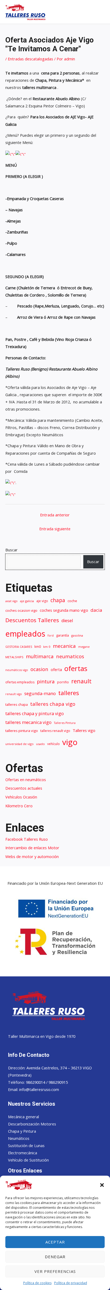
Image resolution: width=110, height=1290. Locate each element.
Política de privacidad (70, 1283)
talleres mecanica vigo (28, 722)
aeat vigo (11, 601)
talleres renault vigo (55, 730)
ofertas (75, 668)
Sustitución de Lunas (26, 1145)
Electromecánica (22, 1152)
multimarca (40, 656)
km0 (37, 646)
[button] (102, 1185)
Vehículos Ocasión (21, 797)
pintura (46, 681)
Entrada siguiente (54, 528)
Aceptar (55, 1242)
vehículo (53, 744)
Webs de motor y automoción (32, 856)
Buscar (11, 549)
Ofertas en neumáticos (25, 779)
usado (40, 744)
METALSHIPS (14, 657)
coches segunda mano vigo (64, 610)
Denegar (55, 1256)
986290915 (58, 1082)
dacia (96, 610)
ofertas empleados (19, 682)
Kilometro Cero (19, 805)
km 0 (46, 647)
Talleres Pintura (65, 723)
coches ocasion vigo (21, 610)
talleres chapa (16, 704)
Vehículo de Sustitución (28, 1160)
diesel (67, 620)
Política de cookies (37, 1283)
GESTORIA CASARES (18, 647)
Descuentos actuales (23, 788)
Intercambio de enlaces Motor (32, 847)
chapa (57, 600)
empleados (25, 633)
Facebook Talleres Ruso (26, 839)
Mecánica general (23, 1116)
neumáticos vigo (16, 670)
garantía (62, 635)
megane (84, 647)
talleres (68, 693)
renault (81, 681)
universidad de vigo (19, 744)
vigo (69, 742)
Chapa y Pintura (22, 1131)
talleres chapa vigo (52, 703)
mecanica (64, 645)
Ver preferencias (55, 1271)
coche (72, 601)
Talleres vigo (84, 730)
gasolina (77, 635)
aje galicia (27, 601)
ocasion (39, 669)
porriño (63, 682)
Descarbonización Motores (32, 1124)
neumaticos (70, 656)
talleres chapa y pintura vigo (34, 713)
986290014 (36, 1082)
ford (51, 635)
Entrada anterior (55, 514)
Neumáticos (18, 1138)
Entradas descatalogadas (30, 58)
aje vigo (42, 601)
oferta (56, 669)
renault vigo (13, 694)
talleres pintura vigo (21, 730)
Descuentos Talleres (32, 620)
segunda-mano (40, 693)
